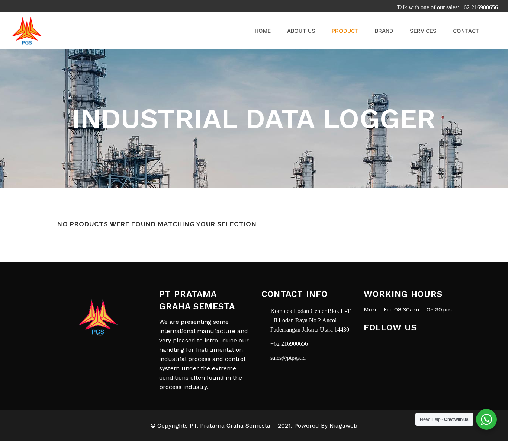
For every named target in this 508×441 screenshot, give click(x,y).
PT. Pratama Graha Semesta (230, 425)
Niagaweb (343, 425)
